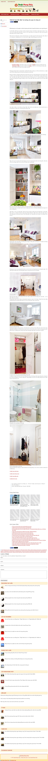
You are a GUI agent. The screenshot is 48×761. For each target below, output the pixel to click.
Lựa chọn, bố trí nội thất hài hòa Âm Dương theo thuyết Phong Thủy (19, 591)
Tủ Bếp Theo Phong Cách (14, 473)
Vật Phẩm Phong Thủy (6, 17)
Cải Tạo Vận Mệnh (25, 14)
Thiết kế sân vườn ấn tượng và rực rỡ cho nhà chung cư (22, 532)
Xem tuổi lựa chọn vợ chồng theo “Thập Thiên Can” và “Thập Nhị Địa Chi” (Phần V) (23, 637)
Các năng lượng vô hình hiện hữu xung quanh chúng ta (17, 664)
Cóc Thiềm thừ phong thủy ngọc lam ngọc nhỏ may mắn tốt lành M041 (20, 674)
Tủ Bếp (33, 64)
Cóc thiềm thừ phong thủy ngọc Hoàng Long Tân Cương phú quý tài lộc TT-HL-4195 (23, 743)
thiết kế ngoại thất (4, 552)
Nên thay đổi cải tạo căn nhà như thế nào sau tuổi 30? (12, 701)
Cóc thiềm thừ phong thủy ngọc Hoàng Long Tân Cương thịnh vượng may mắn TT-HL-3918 (24, 737)
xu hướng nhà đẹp (43, 552)
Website (2, 565)
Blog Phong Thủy (11, 1)
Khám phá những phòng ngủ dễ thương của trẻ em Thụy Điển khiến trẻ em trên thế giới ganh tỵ (21, 695)
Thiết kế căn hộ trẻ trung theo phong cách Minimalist (21, 527)
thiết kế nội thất (15, 552)
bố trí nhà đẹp (17, 549)
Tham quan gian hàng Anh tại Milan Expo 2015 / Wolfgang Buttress (24, 531)
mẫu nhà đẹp (39, 549)
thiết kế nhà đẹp (9, 552)
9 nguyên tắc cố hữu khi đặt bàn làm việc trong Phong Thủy (18, 625)
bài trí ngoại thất (12, 549)
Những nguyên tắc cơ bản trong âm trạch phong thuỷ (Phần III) (18, 603)
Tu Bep (30, 65)
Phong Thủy (3, 1)
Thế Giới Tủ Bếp (15, 64)
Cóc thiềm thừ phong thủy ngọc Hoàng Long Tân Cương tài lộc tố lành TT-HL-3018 (23, 731)
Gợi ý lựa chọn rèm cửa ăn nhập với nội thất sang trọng (22, 536)
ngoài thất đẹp (44, 549)
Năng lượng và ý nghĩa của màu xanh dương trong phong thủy (18, 643)
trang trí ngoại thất (26, 552)
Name (2, 557)
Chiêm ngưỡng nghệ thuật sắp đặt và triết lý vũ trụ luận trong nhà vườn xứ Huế (26, 542)
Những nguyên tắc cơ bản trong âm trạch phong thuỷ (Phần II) (18, 597)
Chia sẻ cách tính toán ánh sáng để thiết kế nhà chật (21, 526)
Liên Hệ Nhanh (16, 17)
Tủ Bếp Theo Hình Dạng (14, 471)
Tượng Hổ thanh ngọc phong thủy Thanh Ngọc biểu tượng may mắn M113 (21, 680)
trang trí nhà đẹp (32, 552)
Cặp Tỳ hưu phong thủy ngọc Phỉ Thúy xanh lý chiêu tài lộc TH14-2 (19, 716)
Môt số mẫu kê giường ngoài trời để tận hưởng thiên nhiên (23, 534)
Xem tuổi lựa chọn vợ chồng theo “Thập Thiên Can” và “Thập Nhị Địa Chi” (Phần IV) (23, 619)
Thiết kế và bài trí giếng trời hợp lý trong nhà (20, 541)
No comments (4, 26)
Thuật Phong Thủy (5, 14)
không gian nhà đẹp (23, 549)
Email (2, 561)
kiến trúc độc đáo (34, 549)
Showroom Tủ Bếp (16, 65)
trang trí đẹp (37, 552)
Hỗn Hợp (3, 23)
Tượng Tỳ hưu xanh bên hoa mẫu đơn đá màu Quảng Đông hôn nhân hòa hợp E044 (23, 710)
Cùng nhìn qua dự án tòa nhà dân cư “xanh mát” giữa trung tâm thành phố (25, 535)
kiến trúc (29, 549)
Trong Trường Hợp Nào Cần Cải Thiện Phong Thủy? (16, 652)
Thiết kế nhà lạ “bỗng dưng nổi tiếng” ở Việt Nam (21, 545)
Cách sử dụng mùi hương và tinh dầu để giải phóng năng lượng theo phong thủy (22, 585)
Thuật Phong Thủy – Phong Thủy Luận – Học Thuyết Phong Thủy (25, 757)
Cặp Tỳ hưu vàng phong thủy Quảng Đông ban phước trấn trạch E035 (20, 722)
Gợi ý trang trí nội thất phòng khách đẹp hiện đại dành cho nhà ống (15, 698)
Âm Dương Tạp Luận (15, 14)
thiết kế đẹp (20, 552)
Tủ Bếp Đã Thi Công (13, 478)
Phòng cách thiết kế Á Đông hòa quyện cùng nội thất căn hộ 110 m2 (24, 537)
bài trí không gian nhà (5, 549)
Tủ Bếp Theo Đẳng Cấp (14, 476)
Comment (2, 569)
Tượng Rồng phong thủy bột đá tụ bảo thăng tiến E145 (17, 686)
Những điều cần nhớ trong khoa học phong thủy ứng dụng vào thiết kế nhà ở (21, 610)
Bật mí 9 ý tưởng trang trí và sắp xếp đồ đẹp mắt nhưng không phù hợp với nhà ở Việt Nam (29, 540)
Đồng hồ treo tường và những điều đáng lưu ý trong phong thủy (19, 658)
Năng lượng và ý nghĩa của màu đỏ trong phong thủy (16, 631)
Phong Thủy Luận (35, 14)
